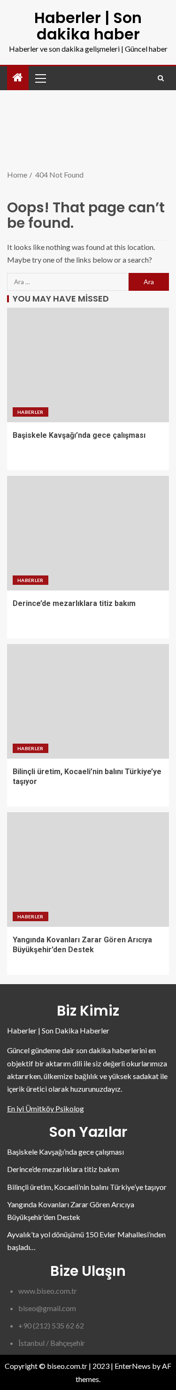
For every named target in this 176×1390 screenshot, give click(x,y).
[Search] (161, 78)
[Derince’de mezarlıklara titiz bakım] (88, 533)
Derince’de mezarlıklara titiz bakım (74, 603)
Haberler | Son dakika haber (88, 26)
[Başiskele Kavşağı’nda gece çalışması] (88, 365)
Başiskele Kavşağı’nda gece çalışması (79, 435)
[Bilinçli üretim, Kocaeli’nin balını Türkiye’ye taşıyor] (88, 701)
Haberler (30, 412)
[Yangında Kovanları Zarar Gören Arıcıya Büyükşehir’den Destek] (88, 869)
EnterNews (133, 1365)
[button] (40, 78)
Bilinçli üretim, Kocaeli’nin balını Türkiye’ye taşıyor (87, 1186)
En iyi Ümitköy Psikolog (45, 1108)
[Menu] (40, 78)
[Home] (18, 78)
